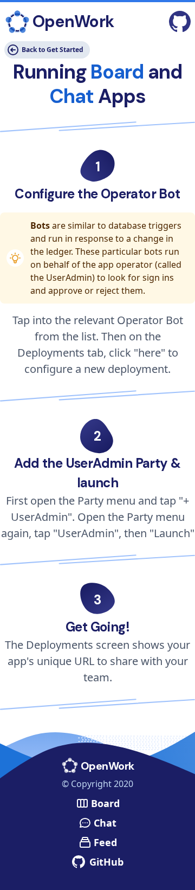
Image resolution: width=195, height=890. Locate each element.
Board (105, 803)
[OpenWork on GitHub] (180, 22)
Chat (105, 822)
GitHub (106, 861)
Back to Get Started (52, 49)
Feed (105, 842)
